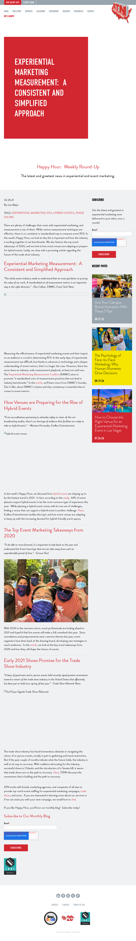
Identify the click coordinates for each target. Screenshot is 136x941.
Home (6, 11)
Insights (66, 11)
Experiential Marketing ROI (32, 213)
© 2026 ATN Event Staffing (63, 932)
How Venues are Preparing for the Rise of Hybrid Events (43, 405)
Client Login (28, 2)
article (39, 383)
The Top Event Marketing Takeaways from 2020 (43, 532)
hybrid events (60, 494)
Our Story (16, 11)
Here (81, 510)
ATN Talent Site (12, 2)
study (66, 498)
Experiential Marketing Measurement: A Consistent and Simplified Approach (43, 266)
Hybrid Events (63, 213)
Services (29, 11)
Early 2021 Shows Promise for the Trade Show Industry (42, 663)
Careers (65, 904)
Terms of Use (79, 904)
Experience (54, 11)
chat (73, 799)
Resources (78, 11)
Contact (90, 11)
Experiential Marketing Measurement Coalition (34, 374)
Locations (41, 11)
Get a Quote (9, 16)
